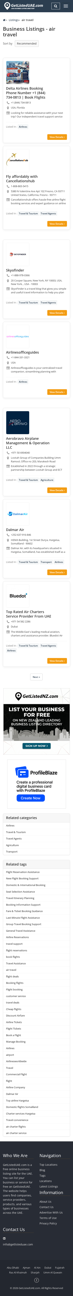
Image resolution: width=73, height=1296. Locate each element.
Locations (46, 1181)
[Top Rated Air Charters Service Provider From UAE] (17, 595)
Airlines (23, 126)
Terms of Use (48, 1218)
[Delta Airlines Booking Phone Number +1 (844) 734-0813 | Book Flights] (17, 72)
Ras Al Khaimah (18, 1272)
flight (9, 1081)
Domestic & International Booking (25, 885)
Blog (42, 1170)
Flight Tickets (13, 1028)
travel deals (12, 1002)
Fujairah (59, 1267)
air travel (11, 970)
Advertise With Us (51, 1212)
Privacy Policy (48, 1223)
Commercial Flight (16, 1074)
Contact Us (47, 1207)
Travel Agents (48, 213)
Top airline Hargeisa (17, 1100)
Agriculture (47, 480)
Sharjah (35, 1272)
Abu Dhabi (13, 1267)
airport (10, 1055)
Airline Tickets (14, 1022)
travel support (14, 943)
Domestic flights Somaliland (22, 1107)
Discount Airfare (15, 1015)
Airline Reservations (17, 937)
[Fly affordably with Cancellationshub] (17, 160)
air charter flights (16, 1126)
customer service (16, 996)
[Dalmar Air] (17, 513)
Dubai (47, 1267)
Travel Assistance (16, 963)
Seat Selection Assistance (20, 891)
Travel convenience (17, 1120)
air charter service (16, 1133)
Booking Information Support (23, 904)
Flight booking (14, 989)
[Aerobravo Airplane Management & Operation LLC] (17, 422)
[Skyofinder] (17, 254)
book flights (13, 957)
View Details (57, 137)
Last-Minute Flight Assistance (23, 917)
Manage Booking (16, 1041)
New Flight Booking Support (22, 878)
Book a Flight (13, 1035)
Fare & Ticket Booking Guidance (24, 911)
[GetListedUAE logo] (23, 6)
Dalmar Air (12, 1094)
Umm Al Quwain (52, 1272)
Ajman (26, 1267)
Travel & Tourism (28, 213)
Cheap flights (13, 1009)
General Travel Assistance (20, 930)
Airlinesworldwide (16, 1061)
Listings (14, 20)
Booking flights (14, 983)
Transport (46, 562)
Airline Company (15, 1087)
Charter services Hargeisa (20, 1113)
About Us (45, 1201)
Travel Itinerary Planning (20, 898)
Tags (43, 1175)
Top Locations (48, 1164)
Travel (9, 1068)
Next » (36, 677)
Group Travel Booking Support (23, 924)
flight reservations (16, 950)
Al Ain (37, 1267)
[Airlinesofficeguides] (17, 336)
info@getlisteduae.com (18, 1244)
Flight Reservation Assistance (23, 872)
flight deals (12, 976)
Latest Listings (49, 1186)
